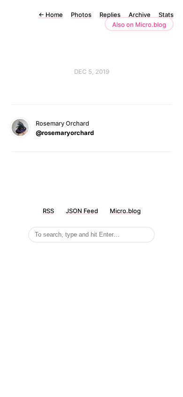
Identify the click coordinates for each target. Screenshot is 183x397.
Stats (166, 14)
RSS (48, 210)
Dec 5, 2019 (91, 71)
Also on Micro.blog (139, 24)
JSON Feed (82, 210)
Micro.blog (125, 210)
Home (50, 14)
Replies (110, 14)
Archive (140, 14)
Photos (81, 14)
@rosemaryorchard (65, 132)
